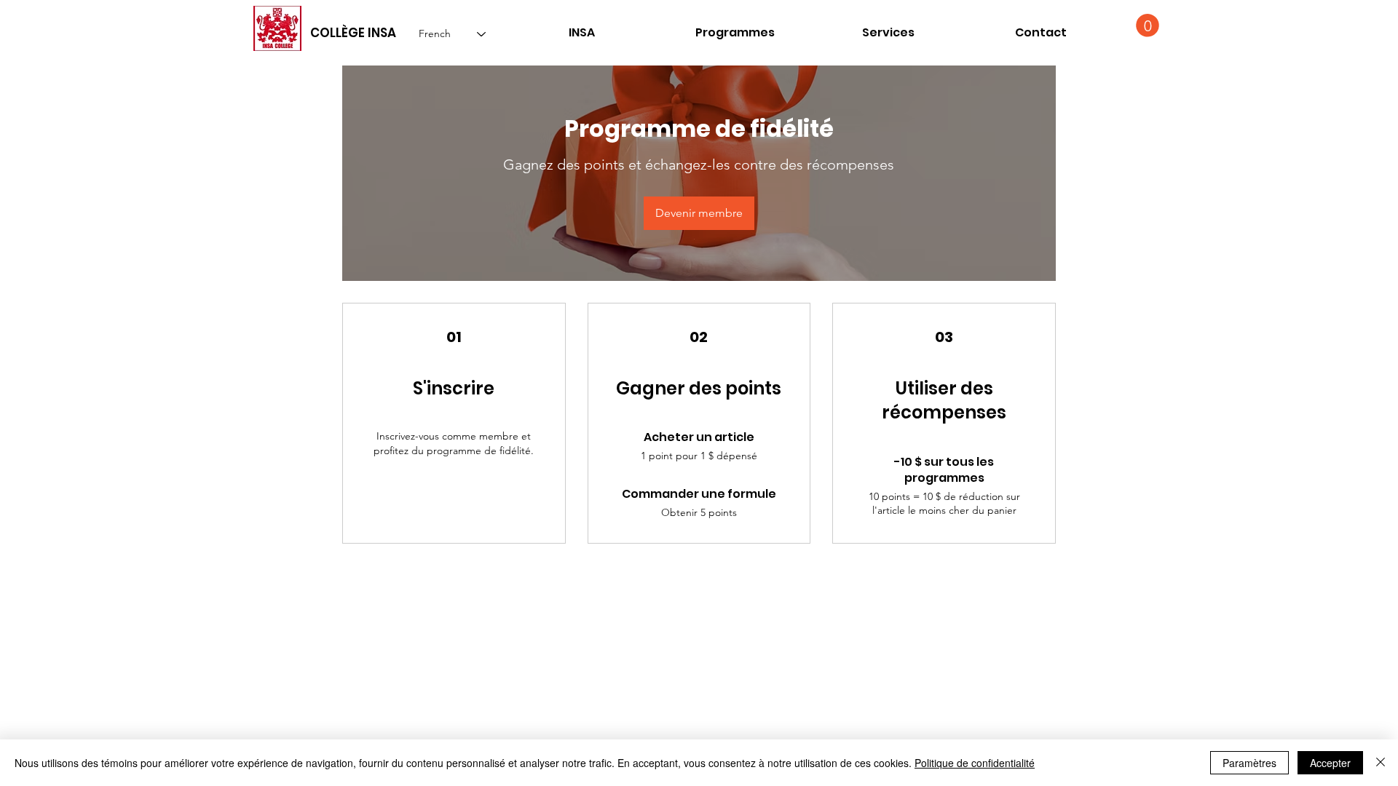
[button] (1040, 32)
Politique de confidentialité (975, 762)
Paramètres (1249, 762)
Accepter (1330, 762)
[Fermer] (1380, 762)
